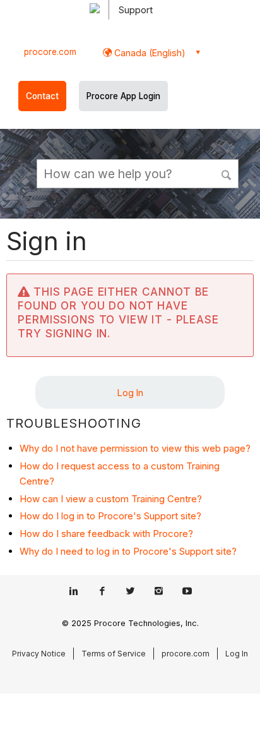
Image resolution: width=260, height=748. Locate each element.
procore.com (50, 52)
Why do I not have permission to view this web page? (135, 448)
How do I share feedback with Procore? (106, 534)
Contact (42, 96)
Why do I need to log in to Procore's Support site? (128, 551)
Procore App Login (123, 96)
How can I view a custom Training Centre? (111, 499)
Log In (130, 392)
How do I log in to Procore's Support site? (110, 516)
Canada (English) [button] (149, 52)
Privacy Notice (39, 653)
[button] (227, 173)
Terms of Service (113, 653)
